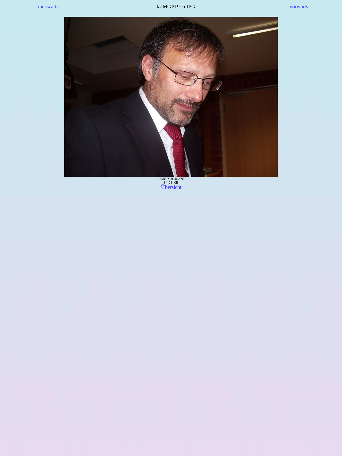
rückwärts (48, 6)
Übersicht (171, 187)
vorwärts (299, 6)
